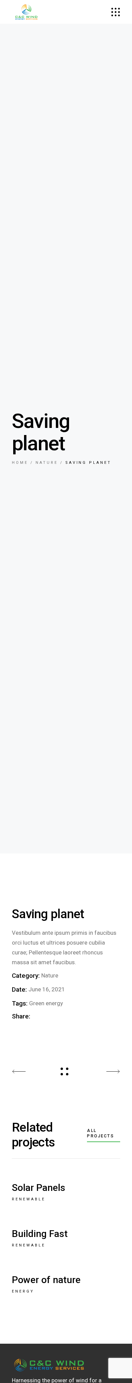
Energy (23, 1291)
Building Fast (40, 1233)
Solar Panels (38, 1187)
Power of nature (46, 1279)
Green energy (46, 1003)
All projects (100, 1133)
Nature (49, 975)
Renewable (28, 1199)
